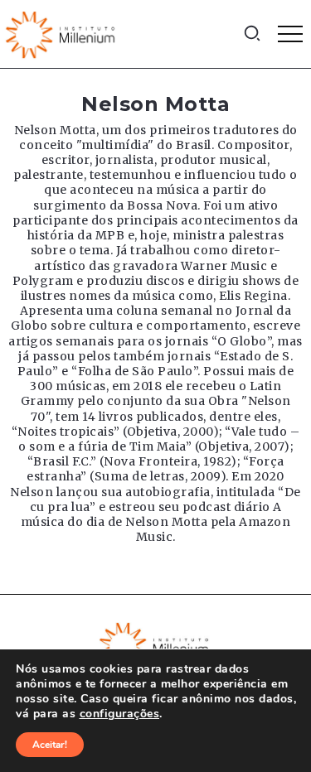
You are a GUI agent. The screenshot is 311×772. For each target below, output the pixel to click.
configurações (120, 714)
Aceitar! (49, 744)
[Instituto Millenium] (62, 33)
